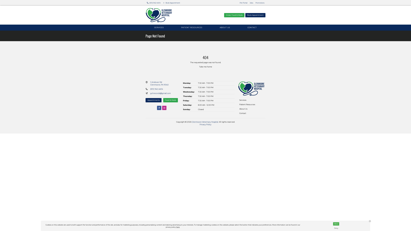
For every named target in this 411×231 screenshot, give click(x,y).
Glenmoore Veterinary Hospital (205, 122)
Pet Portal (243, 3)
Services (159, 28)
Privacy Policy (205, 125)
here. (178, 227)
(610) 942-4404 (156, 89)
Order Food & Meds (234, 15)
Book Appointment (255, 15)
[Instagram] (164, 108)
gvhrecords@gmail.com (160, 93)
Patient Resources (191, 28)
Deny (336, 228)
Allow (336, 224)
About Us (225, 28)
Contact (252, 28)
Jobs (251, 3)
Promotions (259, 3)
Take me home (205, 67)
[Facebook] (159, 108)
